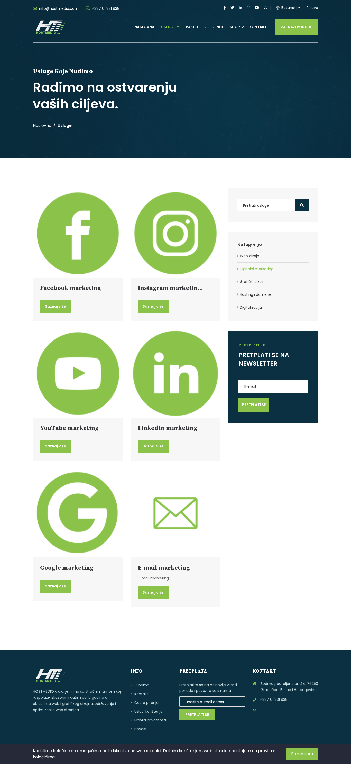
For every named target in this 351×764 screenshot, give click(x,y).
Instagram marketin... (170, 288)
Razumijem (302, 754)
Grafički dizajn (252, 281)
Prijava (312, 7)
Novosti (140, 728)
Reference (214, 27)
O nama (141, 685)
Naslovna (144, 27)
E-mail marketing (164, 568)
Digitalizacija (251, 307)
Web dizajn (249, 256)
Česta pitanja (146, 702)
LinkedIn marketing (167, 428)
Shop (235, 27)
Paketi (192, 27)
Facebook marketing (70, 288)
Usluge (168, 27)
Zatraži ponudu (297, 27)
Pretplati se (197, 714)
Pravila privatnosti (150, 720)
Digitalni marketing (256, 268)
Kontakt (258, 27)
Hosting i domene (255, 294)
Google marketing (67, 568)
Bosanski (288, 7)
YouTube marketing (69, 428)
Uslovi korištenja (148, 711)
